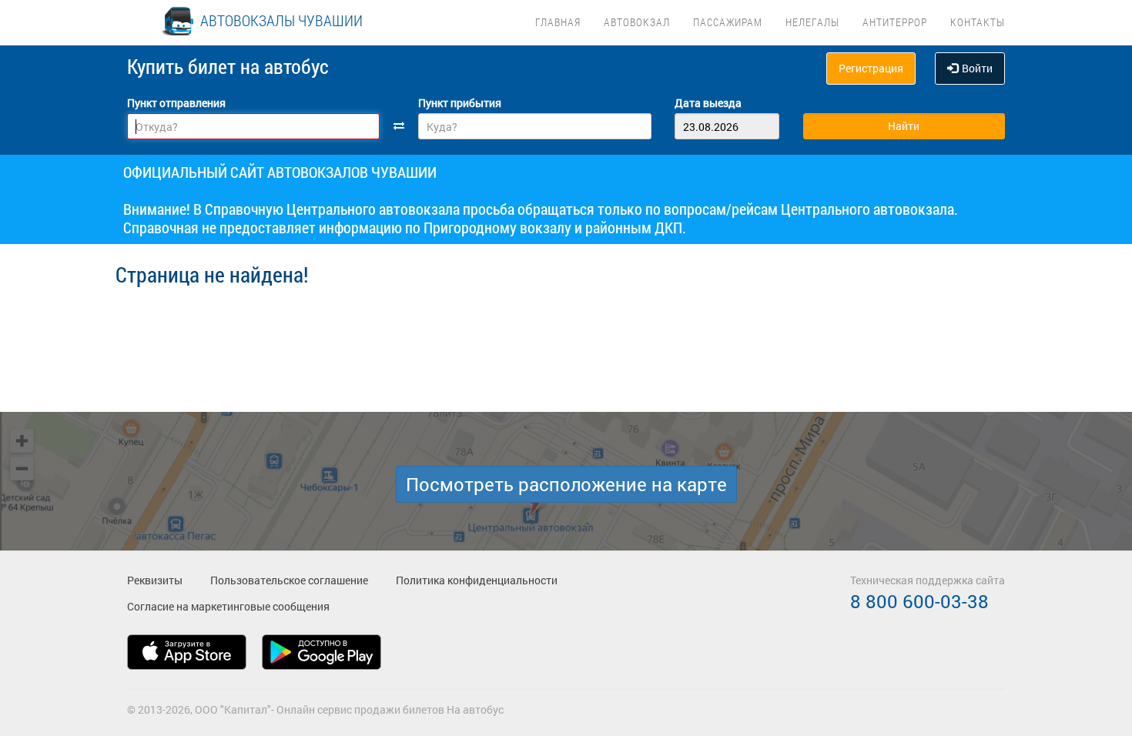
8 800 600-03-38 (919, 601)
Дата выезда (708, 102)
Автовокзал (637, 22)
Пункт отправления (176, 102)
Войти (977, 68)
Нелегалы (812, 22)
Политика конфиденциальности (477, 580)
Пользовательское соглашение (289, 580)
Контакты (977, 22)
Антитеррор (894, 22)
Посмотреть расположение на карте (566, 484)
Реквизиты (155, 580)
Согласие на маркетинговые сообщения (228, 606)
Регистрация (871, 68)
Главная (558, 22)
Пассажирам (727, 22)
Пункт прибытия (459, 102)
